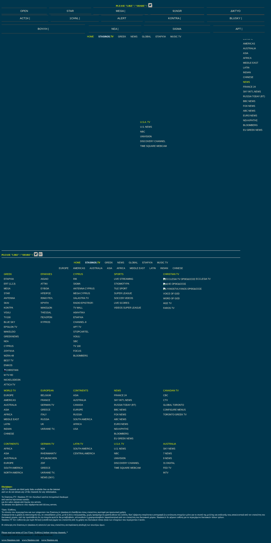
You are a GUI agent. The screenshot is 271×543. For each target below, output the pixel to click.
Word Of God (171, 298)
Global (146, 36)
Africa (247, 58)
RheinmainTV (48, 453)
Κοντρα (8, 308)
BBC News (249, 101)
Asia (245, 53)
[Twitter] (150, 5)
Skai (6, 303)
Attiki (44, 284)
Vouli (7, 312)
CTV (165, 400)
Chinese (248, 77)
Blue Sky (9, 322)
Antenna (9, 298)
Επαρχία (161, 36)
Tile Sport (120, 288)
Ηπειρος (46, 293)
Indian (247, 72)
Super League (123, 293)
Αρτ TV (77, 327)
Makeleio (9, 332)
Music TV (175, 36)
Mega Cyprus (81, 293)
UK (42, 424)
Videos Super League (127, 308)
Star (7, 293)
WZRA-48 (9, 356)
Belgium (46, 395)
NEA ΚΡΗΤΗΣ (250, 120)
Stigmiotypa (121, 284)
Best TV (8, 360)
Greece (45, 410)
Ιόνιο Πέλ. (47, 298)
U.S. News (146, 127)
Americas (249, 43)
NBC (142, 131)
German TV (47, 405)
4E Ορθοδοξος (177, 284)
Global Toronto (173, 405)
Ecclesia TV (203, 279)
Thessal (46, 312)
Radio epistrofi (83, 303)
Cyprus (9, 346)
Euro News (250, 115)
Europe (64, 268)
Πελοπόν (46, 317)
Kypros (45, 322)
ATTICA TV (9, 384)
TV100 (7, 317)
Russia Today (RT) (254, 96)
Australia (249, 48)
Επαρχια (9, 279)
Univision (146, 136)
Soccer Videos (123, 298)
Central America (84, 453)
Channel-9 (79, 322)
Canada (78, 405)
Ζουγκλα (9, 351)
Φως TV (167, 303)
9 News (167, 458)
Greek (122, 36)
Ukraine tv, (48, 429)
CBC (165, 395)
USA (75, 429)
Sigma (76, 284)
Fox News (249, 106)
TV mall (78, 308)
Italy (44, 414)
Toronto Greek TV (175, 414)
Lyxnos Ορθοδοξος (190, 289)
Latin (246, 67)
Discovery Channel (152, 141)
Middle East (250, 63)
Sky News (169, 448)
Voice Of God (171, 293)
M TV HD (8, 375)
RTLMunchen (49, 458)
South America (82, 419)
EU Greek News (252, 130)
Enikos (8, 365)
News (134, 36)
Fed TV (167, 468)
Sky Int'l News (252, 91)
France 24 (249, 87)
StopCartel (81, 332)
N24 (43, 448)
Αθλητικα (79, 312)
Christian (12, 370)
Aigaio (44, 279)
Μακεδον (46, 308)
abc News (249, 111)
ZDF (43, 463)
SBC (75, 341)
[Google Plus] (40, 254)
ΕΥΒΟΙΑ (45, 288)
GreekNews (11, 336)
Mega (7, 288)
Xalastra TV (81, 298)
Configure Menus (174, 410)
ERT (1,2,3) (9, 284)
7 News (167, 453)
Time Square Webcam (153, 146)
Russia (45, 419)
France (45, 400)
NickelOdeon (12, 380)
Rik (75, 279)
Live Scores (121, 303)
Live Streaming (123, 279)
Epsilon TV (10, 327)
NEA (6, 341)
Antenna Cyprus (84, 288)
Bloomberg (250, 125)
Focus (77, 351)
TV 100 (77, 346)
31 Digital (169, 463)
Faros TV (168, 308)
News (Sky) (47, 477)
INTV (165, 472)
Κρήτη (45, 303)
